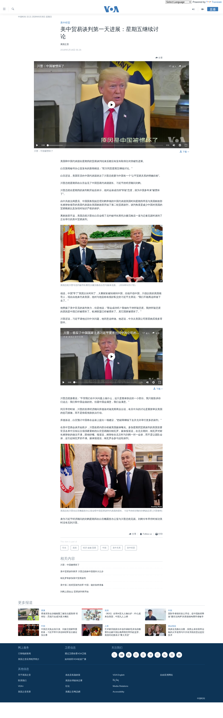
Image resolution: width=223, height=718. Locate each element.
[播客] (172, 655)
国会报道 (172, 626)
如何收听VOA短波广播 (75, 659)
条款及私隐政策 (72, 675)
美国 (107, 610)
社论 (67, 686)
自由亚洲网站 (166, 675)
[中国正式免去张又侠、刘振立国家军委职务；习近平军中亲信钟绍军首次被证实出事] (28, 630)
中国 (170, 610)
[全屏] (186, 145)
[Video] (202, 9)
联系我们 (22, 680)
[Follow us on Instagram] (136, 655)
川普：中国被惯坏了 (50, 66)
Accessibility (118, 691)
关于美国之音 (24, 675)
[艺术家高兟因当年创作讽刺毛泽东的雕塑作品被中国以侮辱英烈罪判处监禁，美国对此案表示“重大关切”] (92, 630)
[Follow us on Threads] (143, 655)
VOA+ (21, 686)
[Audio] (193, 9)
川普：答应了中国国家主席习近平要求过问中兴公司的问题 (102, 332)
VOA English (119, 675)
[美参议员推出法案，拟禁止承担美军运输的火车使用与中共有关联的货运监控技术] (155, 630)
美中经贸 (65, 22)
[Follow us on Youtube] (121, 655)
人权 (107, 626)
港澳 (43, 610)
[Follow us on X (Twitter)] (114, 655)
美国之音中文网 (75, 337)
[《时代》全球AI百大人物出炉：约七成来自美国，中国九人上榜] (92, 614)
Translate (217, 2)
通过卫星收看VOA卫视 (75, 653)
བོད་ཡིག (116, 680)
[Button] (159, 58)
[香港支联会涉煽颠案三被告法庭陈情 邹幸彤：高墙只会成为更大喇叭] (28, 614)
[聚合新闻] (165, 655)
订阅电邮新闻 (24, 653)
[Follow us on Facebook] (129, 655)
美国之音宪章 (24, 691)
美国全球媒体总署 (73, 680)
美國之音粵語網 (72, 691)
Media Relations (120, 686)
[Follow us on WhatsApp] (157, 655)
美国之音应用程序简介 (28, 659)
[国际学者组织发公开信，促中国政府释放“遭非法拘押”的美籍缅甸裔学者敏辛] (155, 614)
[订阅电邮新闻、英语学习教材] (179, 655)
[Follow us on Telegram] (150, 655)
